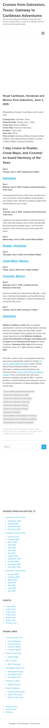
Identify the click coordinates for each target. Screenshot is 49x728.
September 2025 (14, 559)
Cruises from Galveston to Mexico (16, 405)
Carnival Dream (14, 644)
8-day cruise (11, 617)
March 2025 (12, 542)
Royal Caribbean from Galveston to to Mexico (20, 419)
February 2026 (13, 577)
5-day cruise (11, 609)
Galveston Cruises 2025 (15, 533)
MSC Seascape (14, 664)
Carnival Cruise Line (14, 638)
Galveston (9, 178)
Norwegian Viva (14, 677)
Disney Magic (13, 657)
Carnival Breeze (14, 641)
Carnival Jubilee (14, 647)
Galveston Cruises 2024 (15, 517)
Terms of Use (11, 709)
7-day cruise (11, 615)
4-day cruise (11, 606)
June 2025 (12, 550)
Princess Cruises (13, 681)
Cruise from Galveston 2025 (15, 429)
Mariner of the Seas (15, 697)
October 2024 (13, 524)
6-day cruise (11, 612)
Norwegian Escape (15, 672)
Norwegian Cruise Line (15, 668)
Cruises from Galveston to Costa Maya (17, 398)
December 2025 (14, 567)
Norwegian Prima (15, 674)
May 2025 (12, 548)
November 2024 (14, 527)
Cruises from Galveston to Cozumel (16, 402)
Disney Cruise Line (13, 653)
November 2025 (14, 564)
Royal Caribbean (13, 688)
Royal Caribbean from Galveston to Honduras (20, 416)
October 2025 (13, 561)
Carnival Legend (14, 650)
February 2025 (13, 539)
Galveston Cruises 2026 (15, 571)
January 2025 (13, 537)
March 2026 (12, 580)
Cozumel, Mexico (14, 276)
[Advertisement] (24, 64)
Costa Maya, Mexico (16, 260)
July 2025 (11, 553)
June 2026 (12, 588)
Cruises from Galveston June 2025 (16, 395)
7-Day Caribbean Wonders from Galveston (19, 391)
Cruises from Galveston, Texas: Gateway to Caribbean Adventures (24, 10)
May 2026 (12, 585)
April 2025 (12, 545)
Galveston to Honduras (12, 412)
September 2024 (14, 521)
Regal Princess (14, 684)
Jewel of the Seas (15, 695)
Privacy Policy (11, 707)
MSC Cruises (11, 661)
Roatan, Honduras (14, 245)
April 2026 (12, 583)
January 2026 (13, 574)
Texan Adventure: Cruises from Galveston (19, 422)
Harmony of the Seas (28, 431)
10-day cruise (11, 623)
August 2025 (13, 556)
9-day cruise (11, 620)
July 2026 (11, 591)
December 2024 (14, 529)
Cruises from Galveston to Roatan (16, 409)
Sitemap (9, 712)
